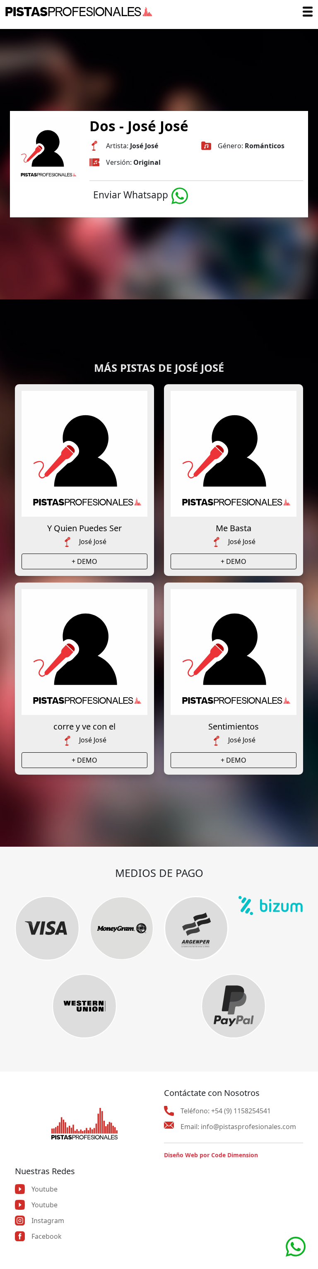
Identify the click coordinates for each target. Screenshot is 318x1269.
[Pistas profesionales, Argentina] (78, 11)
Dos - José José (138, 125)
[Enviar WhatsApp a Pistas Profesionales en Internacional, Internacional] (296, 1245)
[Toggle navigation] (307, 12)
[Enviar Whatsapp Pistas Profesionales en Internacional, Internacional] (179, 194)
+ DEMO (84, 561)
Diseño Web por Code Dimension (211, 1155)
